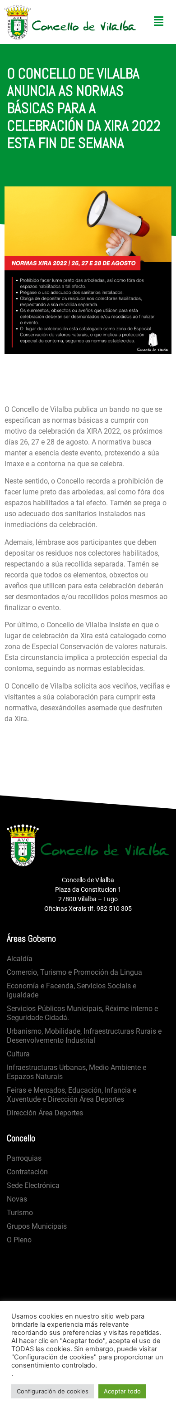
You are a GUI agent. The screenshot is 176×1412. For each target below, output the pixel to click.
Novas (17, 1199)
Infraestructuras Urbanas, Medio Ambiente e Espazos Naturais (76, 1072)
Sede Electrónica (33, 1185)
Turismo (20, 1212)
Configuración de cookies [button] (52, 1391)
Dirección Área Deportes (45, 1113)
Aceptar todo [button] (122, 1391)
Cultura (18, 1054)
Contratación (27, 1172)
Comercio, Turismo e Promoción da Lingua (74, 972)
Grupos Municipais (37, 1226)
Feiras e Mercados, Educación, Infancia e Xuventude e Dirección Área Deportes (71, 1095)
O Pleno (19, 1240)
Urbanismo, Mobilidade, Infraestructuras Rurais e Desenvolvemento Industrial (84, 1036)
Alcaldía (19, 958)
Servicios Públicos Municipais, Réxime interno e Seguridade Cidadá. (82, 1013)
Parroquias (24, 1158)
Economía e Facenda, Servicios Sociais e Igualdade (71, 990)
